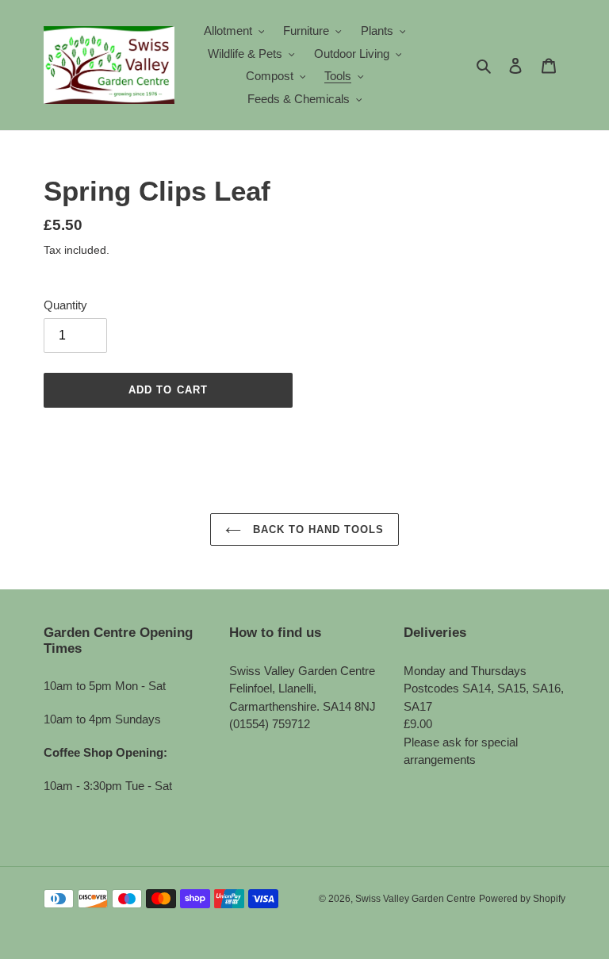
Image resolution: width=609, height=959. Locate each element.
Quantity (65, 305)
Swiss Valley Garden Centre (415, 898)
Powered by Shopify (522, 898)
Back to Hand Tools (317, 529)
